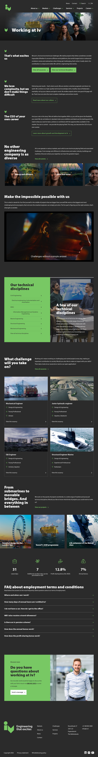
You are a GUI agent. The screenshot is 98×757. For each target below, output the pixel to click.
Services (55, 730)
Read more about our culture (43, 100)
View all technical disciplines (19, 333)
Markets (39, 726)
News (68, 3)
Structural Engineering (17, 323)
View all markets (40, 159)
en (92, 3)
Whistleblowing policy (39, 753)
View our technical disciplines (62, 70)
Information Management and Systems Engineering (25, 313)
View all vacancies (39, 70)
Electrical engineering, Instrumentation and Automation (25, 301)
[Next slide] (90, 175)
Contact (74, 3)
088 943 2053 (31, 683)
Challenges (56, 726)
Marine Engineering (16, 319)
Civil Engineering (15, 295)
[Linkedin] (85, 752)
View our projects (41, 507)
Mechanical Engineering (18, 328)
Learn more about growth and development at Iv (50, 133)
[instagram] (89, 753)
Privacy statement (22, 753)
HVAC (12, 307)
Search (83, 3)
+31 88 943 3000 (87, 726)
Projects (80, 8)
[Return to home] (8, 8)
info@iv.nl (85, 729)
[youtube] (92, 753)
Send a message (17, 692)
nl (89, 3)
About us (40, 730)
